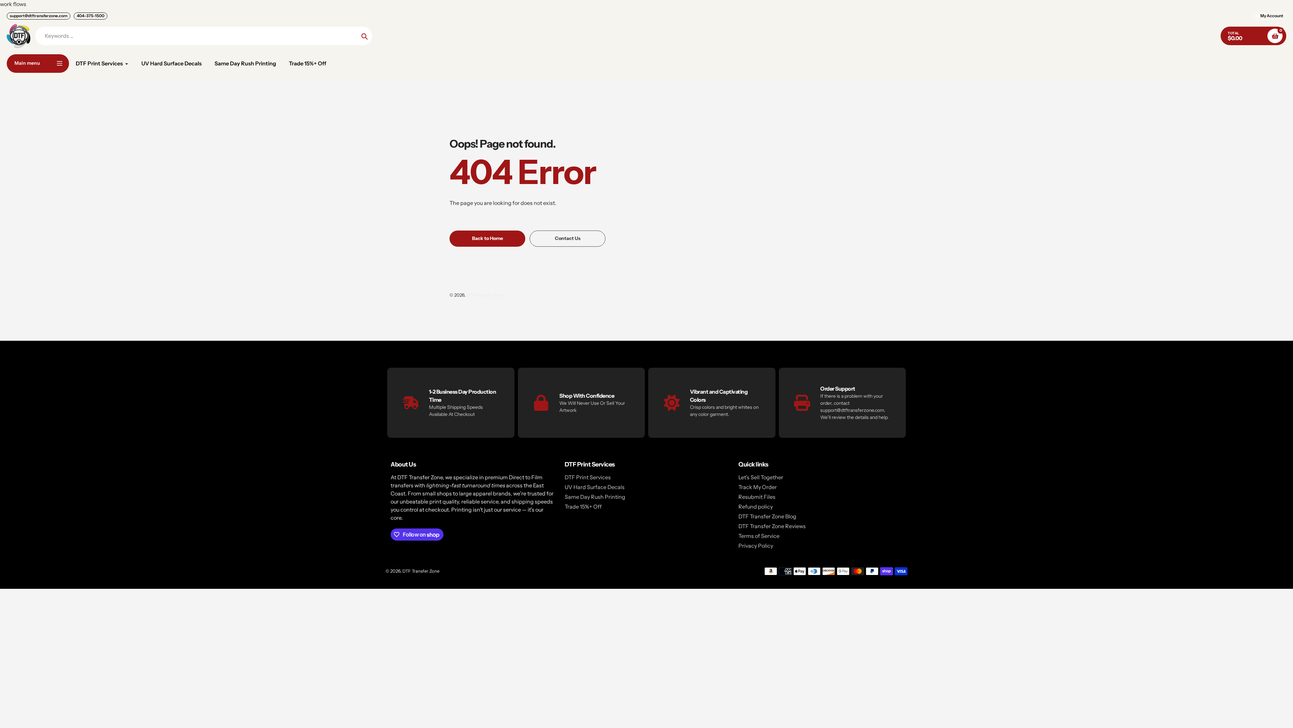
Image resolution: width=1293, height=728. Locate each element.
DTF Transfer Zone (484, 295)
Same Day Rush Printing (595, 496)
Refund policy (755, 506)
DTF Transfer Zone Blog (767, 516)
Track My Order (757, 487)
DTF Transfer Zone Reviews (772, 526)
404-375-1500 (90, 15)
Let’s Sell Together (760, 477)
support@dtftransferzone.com (38, 15)
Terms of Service (759, 536)
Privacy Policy (755, 545)
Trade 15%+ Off (583, 506)
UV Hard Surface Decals (595, 487)
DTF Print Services (588, 477)
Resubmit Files (756, 496)
